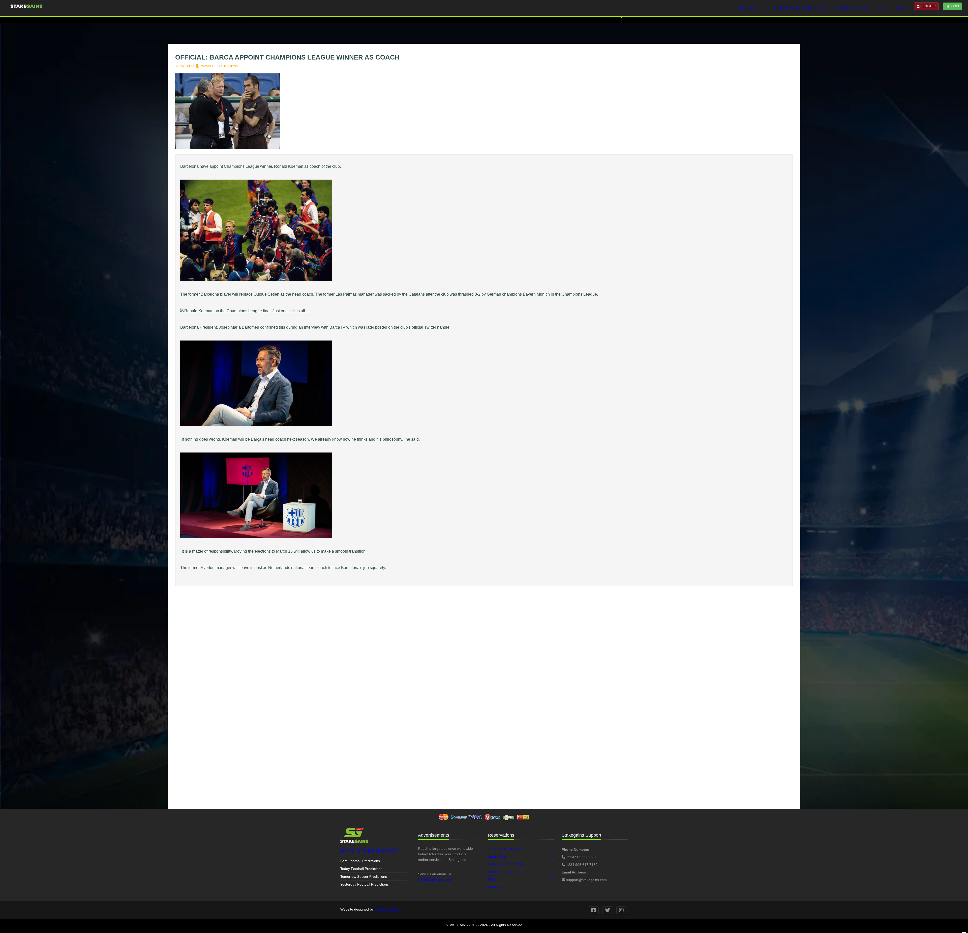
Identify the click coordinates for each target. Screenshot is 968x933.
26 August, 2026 (753, 8)
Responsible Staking (505, 872)
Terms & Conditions (504, 849)
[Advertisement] (322, 768)
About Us (495, 887)
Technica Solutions (389, 909)
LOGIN (954, 6)
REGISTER (928, 6)
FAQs (900, 8)
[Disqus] (484, 659)
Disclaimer (497, 857)
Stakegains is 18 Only (506, 864)
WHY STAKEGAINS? (369, 851)
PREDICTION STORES (851, 8)
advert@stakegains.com (435, 880)
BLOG (883, 8)
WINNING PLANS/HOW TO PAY (800, 8)
